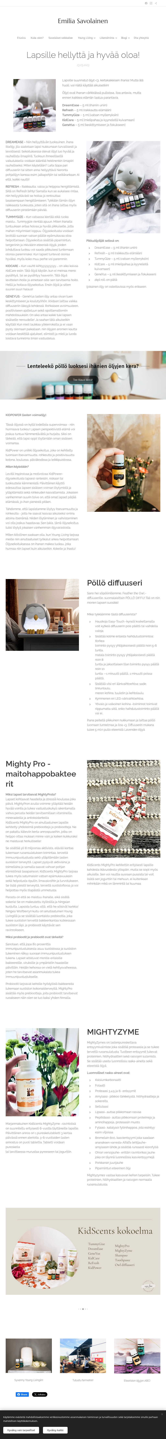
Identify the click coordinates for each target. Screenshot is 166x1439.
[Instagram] (151, 3)
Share (24, 1394)
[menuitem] (22, 38)
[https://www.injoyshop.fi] (156, 3)
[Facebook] (146, 3)
